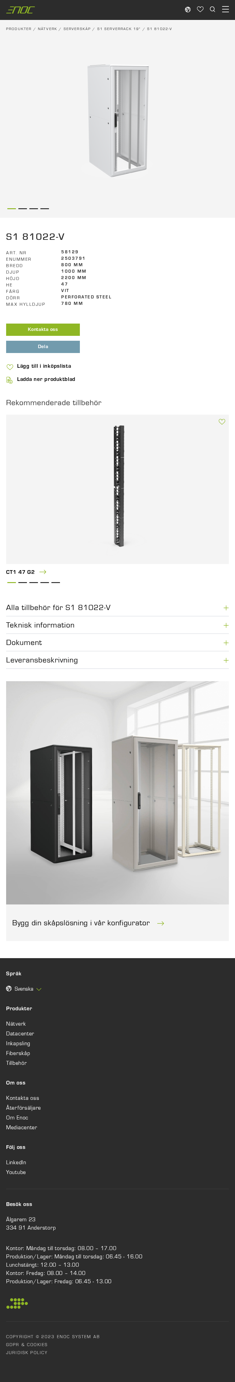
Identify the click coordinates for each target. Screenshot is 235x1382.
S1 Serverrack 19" (119, 29)
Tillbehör (16, 1063)
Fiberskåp (18, 1053)
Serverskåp (77, 29)
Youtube (16, 1172)
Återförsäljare (23, 1108)
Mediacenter (21, 1127)
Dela (43, 347)
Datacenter (20, 1034)
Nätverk (47, 29)
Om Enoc (17, 1118)
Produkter (19, 29)
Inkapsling (18, 1043)
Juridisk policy (27, 1352)
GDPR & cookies (27, 1344)
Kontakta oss (43, 330)
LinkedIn (16, 1162)
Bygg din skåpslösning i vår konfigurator (82, 922)
